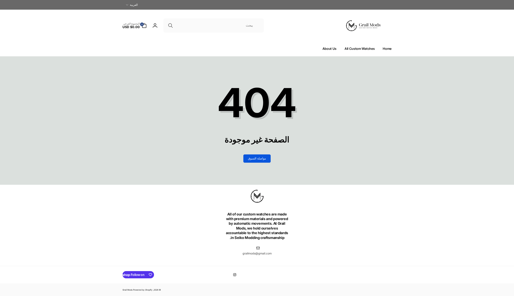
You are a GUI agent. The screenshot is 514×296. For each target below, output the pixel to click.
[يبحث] (170, 25)
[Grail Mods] (257, 203)
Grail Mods (127, 290)
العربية (134, 4)
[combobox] (213, 25)
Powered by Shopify (142, 290)
